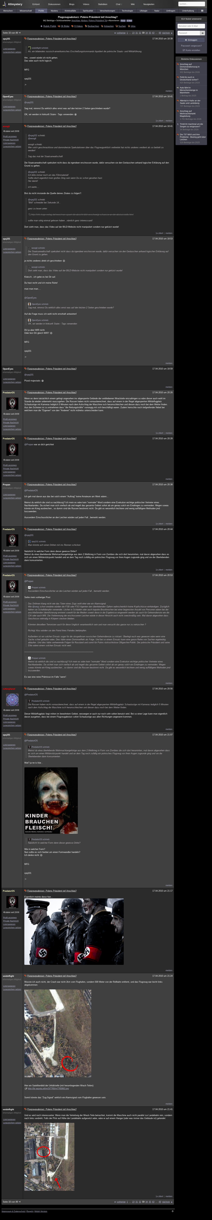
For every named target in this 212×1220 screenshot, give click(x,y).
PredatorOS (9, 392)
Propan (6, 484)
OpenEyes (8, 96)
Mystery (54, 11)
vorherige (121, 33)
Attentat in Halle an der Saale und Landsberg (190, 103)
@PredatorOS (31, 490)
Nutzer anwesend (191, 19)
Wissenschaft (26, 11)
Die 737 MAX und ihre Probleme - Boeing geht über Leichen (193, 138)
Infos (133, 26)
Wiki (133, 4)
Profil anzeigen (10, 136)
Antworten (108, 26)
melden (169, 91)
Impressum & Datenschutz (13, 1211)
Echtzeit (36, 4)
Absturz (84, 20)
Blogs (71, 4)
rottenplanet (9, 689)
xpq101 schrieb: (39, 541)
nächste (166, 33)
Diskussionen (54, 4)
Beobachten (93, 26)
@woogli (32, 138)
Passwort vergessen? (191, 46)
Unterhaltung (188, 11)
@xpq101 (28, 102)
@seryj (35, 606)
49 (160, 33)
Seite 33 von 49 (10, 33)
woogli (6, 126)
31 (136, 33)
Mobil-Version (41, 1211)
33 (143, 33)
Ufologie (143, 11)
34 (146, 33)
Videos (86, 4)
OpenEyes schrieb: (40, 304)
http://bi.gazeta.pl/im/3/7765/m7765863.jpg (48, 1088)
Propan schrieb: (39, 587)
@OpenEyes (30, 298)
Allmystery (15, 4)
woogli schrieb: (38, 248)
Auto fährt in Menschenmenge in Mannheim (189, 92)
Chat (119, 4)
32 (140, 33)
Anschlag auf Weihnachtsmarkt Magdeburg (190, 115)
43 (153, 33)
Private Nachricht (11, 140)
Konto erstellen (193, 50)
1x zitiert (159, 121)
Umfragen (170, 11)
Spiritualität (88, 11)
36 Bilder (65, 26)
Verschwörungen (107, 11)
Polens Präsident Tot (98, 20)
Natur (156, 11)
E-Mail (129, 21)
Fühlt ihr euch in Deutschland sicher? (190, 80)
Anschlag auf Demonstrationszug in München (190, 68)
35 (150, 33)
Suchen (122, 26)
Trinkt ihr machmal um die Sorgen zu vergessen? (191, 127)
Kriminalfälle (70, 11)
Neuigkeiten (148, 4)
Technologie (127, 11)
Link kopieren (9, 49)
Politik (41, 11)
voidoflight (8, 976)
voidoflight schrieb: (40, 48)
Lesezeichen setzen (12, 52)
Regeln (30, 1211)
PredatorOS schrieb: (41, 701)
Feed (123, 21)
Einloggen (192, 40)
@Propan (28, 444)
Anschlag (76, 20)
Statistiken (102, 4)
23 (133, 33)
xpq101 (6, 39)
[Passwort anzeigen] (202, 35)
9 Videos (78, 26)
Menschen (8, 11)
